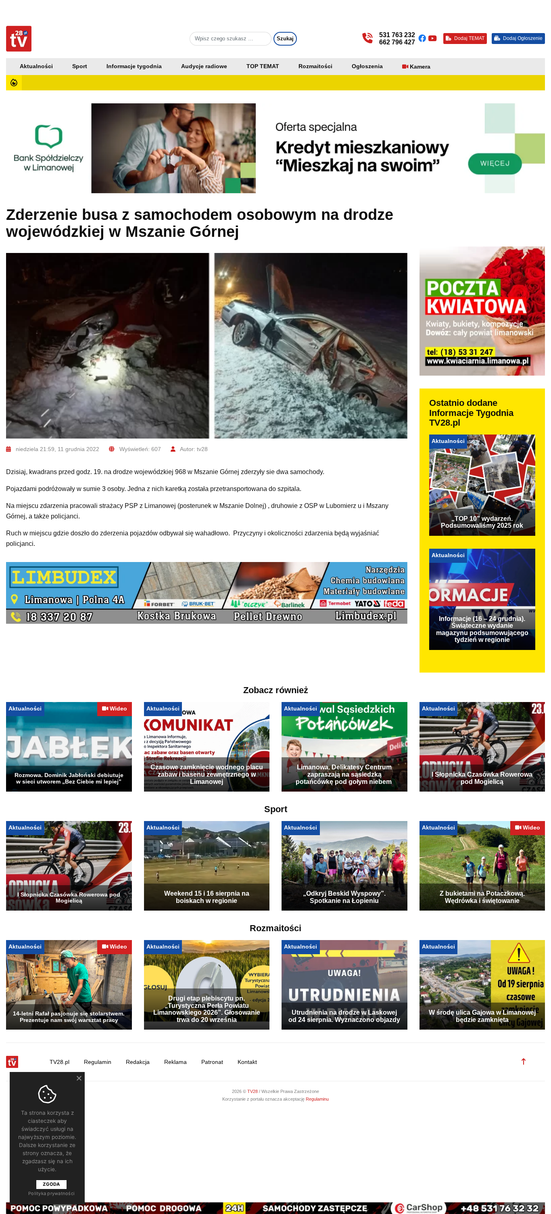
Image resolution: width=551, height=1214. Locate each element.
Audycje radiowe (204, 66)
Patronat (212, 1062)
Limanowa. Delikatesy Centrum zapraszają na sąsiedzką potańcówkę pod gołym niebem (344, 774)
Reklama (175, 1062)
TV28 (253, 1091)
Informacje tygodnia (134, 66)
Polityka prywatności (51, 1193)
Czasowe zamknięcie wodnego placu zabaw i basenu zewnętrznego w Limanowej (206, 774)
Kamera (420, 67)
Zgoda (51, 1184)
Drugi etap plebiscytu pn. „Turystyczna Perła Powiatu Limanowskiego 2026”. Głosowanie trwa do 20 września (206, 1009)
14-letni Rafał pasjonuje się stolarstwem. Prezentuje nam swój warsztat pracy (69, 1016)
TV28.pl (59, 1062)
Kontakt (247, 1062)
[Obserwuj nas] (423, 38)
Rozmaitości (315, 66)
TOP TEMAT (262, 66)
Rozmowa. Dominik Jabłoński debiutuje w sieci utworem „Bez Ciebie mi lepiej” (69, 778)
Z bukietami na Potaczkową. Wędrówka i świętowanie (482, 897)
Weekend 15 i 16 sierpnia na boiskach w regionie (206, 897)
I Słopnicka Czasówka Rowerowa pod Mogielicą (482, 778)
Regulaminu (317, 1099)
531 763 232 (397, 34)
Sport (79, 66)
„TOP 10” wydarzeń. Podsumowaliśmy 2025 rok (482, 522)
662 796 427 (397, 42)
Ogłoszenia (367, 66)
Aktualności (36, 66)
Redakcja (138, 1062)
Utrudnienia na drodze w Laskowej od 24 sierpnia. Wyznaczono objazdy (344, 1016)
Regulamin (97, 1062)
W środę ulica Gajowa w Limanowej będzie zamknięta (482, 1016)
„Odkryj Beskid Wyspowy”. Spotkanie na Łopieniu (344, 897)
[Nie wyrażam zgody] (79, 1078)
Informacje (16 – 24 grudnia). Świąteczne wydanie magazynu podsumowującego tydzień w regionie (482, 629)
